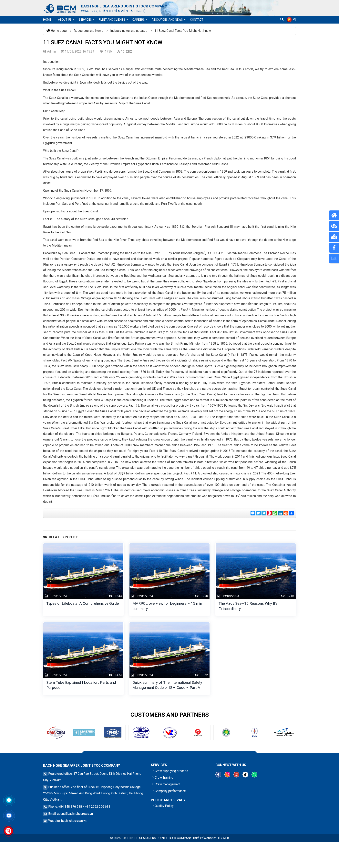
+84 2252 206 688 (97, 806)
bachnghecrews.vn (74, 821)
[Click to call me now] (8, 830)
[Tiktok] (245, 774)
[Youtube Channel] (236, 774)
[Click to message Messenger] (9, 800)
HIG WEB (223, 838)
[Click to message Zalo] (9, 815)
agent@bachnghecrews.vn (75, 814)
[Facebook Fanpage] (218, 774)
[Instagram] (227, 774)
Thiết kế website (204, 838)
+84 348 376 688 (70, 806)
